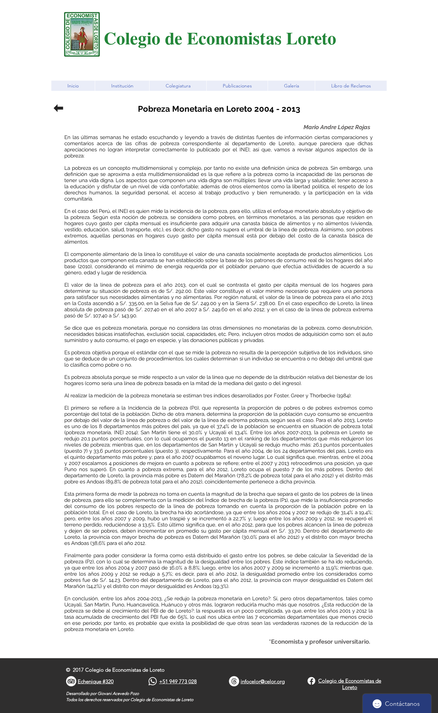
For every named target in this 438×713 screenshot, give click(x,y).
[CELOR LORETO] (311, 681)
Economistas (236, 37)
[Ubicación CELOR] (71, 681)
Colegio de (145, 37)
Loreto (311, 37)
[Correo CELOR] (234, 681)
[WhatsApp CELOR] (152, 681)
